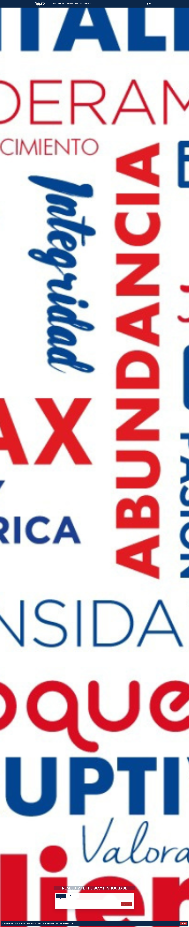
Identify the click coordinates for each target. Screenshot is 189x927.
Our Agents (61, 3)
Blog (76, 3)
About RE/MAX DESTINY (86, 3)
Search (127, 904)
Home (54, 3)
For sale (61, 896)
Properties (69, 3)
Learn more (70, 923)
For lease (73, 896)
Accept (183, 923)
